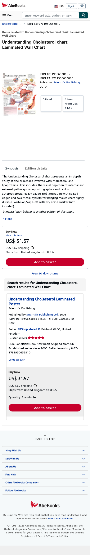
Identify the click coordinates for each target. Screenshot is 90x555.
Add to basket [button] (45, 262)
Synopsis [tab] (12, 168)
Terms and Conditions (60, 518)
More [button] (8, 218)
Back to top (45, 439)
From (71, 103)
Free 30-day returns (45, 273)
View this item (14, 235)
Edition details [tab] (36, 168)
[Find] (83, 15)
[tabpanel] (43, 197)
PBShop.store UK (29, 329)
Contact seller (16, 359)
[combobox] (50, 15)
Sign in (71, 6)
